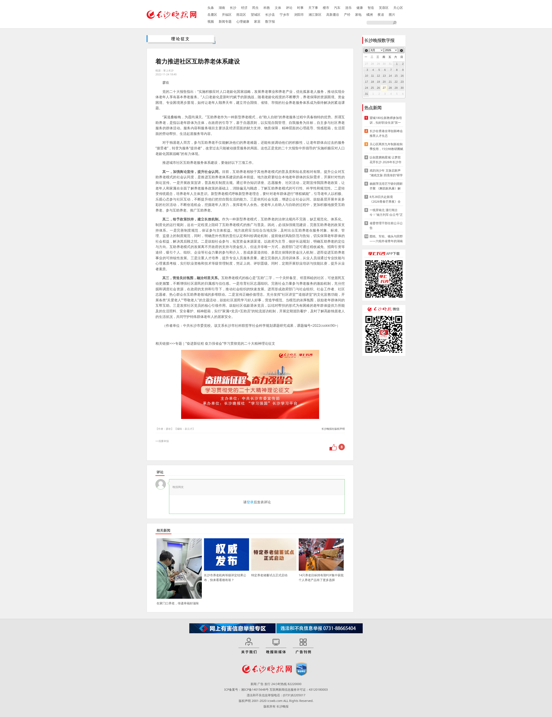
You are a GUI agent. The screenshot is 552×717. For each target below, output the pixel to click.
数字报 (270, 21)
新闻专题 (225, 21)
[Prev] (366, 50)
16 (402, 75)
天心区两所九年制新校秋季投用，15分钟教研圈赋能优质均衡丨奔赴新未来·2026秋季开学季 (386, 146)
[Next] (401, 50)
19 (378, 81)
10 (366, 75)
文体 (278, 7)
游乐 (348, 7)
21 (390, 81)
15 (396, 75)
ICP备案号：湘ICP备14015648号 (246, 689)
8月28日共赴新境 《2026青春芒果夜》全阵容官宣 (385, 199)
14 (390, 75)
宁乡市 (284, 14)
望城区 (255, 14)
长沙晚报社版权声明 (333, 429)
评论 (289, 7)
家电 (358, 14)
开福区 (227, 14)
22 (396, 81)
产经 (347, 14)
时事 (300, 7)
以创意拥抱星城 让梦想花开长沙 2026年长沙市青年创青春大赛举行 (385, 159)
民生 (255, 7)
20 (384, 81)
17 (366, 81)
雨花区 (241, 14)
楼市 (326, 7)
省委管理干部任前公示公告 (386, 225)
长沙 (233, 7)
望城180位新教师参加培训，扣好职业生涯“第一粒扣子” (386, 120)
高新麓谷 (332, 14)
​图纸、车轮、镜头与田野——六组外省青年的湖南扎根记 (386, 238)
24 (366, 87)
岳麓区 (212, 14)
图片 (392, 14)
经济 (244, 7)
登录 (250, 502)
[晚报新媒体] (276, 646)
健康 (359, 7)
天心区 (398, 7)
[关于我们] (249, 646)
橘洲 (369, 14)
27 (384, 87)
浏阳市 (299, 14)
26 (378, 87)
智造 (371, 7)
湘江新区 (315, 14)
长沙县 (270, 14)
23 (402, 81)
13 (384, 75)
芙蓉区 (384, 7)
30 (402, 87)
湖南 (222, 7)
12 (378, 75)
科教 (266, 7)
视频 (210, 21)
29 (396, 87)
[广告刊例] (303, 646)
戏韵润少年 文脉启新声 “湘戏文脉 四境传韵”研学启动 (386, 173)
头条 (210, 7)
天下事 (313, 7)
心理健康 (242, 21)
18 (372, 81)
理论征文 (180, 38)
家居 (257, 21)
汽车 (337, 7)
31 (366, 93)
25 (372, 87)
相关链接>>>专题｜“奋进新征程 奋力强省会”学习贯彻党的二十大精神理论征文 (215, 343)
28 (390, 87)
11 (372, 75)
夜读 (381, 14)
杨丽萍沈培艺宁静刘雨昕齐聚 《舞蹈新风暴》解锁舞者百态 (386, 186)
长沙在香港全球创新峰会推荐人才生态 (386, 133)
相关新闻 (163, 530)
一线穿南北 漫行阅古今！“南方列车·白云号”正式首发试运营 (386, 212)
